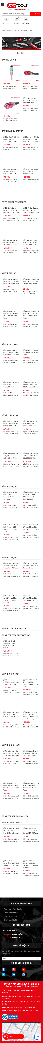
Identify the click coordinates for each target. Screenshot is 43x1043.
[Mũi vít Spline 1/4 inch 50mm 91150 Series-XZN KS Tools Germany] (11, 495)
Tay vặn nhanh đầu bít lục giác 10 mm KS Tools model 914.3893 (11, 764)
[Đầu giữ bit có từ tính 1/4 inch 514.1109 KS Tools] (31, 73)
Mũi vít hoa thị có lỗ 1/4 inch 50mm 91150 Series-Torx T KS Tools (31, 537)
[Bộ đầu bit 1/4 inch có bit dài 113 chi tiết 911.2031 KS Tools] (11, 423)
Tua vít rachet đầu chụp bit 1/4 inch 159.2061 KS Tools (11, 253)
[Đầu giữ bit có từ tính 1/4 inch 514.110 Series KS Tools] (31, 100)
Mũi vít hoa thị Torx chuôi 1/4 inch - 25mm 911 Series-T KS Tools (10, 363)
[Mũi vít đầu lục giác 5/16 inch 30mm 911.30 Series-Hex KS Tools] (11, 715)
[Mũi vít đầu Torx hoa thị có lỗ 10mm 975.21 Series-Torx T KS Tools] (11, 863)
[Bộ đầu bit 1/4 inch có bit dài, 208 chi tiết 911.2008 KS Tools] (31, 456)
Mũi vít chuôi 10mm (11, 745)
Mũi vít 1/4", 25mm (10, 344)
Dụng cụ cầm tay (14, 30)
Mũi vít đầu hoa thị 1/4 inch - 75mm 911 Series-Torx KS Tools (11, 576)
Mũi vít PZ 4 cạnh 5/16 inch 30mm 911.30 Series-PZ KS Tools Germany (31, 727)
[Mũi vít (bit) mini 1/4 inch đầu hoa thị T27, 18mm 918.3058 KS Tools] (31, 314)
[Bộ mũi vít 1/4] (11, 644)
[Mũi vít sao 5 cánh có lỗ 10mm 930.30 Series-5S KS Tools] (31, 753)
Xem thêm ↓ (21, 53)
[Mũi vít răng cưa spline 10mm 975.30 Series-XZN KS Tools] (31, 830)
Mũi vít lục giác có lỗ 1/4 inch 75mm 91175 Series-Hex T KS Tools (31, 608)
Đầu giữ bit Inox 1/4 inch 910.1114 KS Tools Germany (10, 88)
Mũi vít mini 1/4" (9, 273)
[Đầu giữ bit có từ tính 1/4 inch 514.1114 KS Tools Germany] (11, 105)
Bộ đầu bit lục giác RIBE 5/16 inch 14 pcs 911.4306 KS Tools (11, 692)
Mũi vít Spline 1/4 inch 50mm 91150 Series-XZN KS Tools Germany (11, 507)
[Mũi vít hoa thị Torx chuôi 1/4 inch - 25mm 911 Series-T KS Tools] (11, 352)
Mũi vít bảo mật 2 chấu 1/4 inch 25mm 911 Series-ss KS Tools (31, 395)
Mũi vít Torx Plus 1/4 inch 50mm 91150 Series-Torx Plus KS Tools (10, 539)
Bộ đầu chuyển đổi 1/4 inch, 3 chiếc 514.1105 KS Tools (11, 182)
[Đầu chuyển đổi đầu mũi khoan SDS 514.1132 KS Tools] (11, 139)
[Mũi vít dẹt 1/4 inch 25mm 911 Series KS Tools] (31, 352)
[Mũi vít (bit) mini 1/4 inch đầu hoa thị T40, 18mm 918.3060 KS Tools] (31, 282)
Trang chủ (5, 30)
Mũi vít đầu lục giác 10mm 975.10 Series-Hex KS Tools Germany (11, 841)
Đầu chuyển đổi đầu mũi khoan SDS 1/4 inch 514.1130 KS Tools (30, 149)
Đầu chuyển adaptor (12, 131)
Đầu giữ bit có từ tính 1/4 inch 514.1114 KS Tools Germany (10, 121)
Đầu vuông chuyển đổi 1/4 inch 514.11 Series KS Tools (31, 182)
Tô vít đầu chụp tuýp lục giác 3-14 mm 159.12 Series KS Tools (30, 220)
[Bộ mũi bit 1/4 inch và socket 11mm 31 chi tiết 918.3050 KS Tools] (11, 281)
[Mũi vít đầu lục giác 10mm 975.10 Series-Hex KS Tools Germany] (11, 830)
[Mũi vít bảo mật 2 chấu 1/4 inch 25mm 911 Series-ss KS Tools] (31, 384)
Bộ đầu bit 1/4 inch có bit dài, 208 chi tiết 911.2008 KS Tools (30, 466)
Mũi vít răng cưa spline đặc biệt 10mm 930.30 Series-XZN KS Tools (11, 798)
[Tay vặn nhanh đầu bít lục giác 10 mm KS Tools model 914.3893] (11, 753)
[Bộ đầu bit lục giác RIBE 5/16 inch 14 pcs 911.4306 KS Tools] (11, 682)
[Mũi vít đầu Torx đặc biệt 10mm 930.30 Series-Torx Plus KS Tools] (31, 786)
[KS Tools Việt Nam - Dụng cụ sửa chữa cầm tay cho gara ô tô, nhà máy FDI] (17, 6)
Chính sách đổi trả (10, 916)
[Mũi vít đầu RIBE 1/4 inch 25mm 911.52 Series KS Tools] (11, 384)
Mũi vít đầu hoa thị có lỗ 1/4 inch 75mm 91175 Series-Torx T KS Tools (11, 610)
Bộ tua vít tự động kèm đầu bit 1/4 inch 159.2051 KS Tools (31, 253)
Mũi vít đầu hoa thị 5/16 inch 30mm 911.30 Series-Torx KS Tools (31, 695)
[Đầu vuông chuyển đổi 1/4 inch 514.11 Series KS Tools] (31, 171)
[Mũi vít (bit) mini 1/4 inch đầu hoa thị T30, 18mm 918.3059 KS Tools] (11, 314)
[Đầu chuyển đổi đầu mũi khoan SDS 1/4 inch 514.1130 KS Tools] (31, 139)
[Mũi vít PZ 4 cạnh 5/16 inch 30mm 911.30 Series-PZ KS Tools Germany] (31, 715)
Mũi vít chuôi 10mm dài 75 (13, 823)
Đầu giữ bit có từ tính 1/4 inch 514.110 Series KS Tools (30, 111)
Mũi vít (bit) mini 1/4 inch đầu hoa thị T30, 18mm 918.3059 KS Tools (10, 326)
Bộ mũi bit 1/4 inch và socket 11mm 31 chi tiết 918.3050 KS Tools (10, 292)
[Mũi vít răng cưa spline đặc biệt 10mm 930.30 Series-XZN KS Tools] (11, 786)
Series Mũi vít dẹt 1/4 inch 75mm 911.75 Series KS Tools (31, 576)
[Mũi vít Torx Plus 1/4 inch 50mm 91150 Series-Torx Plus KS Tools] (11, 528)
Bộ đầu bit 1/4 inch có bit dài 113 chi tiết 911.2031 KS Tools (10, 434)
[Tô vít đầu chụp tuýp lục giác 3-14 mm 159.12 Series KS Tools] (31, 210)
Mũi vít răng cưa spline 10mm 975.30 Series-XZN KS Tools (31, 841)
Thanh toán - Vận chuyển (13, 909)
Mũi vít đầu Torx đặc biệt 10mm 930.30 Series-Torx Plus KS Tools (31, 798)
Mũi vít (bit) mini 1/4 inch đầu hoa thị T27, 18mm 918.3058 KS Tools (30, 326)
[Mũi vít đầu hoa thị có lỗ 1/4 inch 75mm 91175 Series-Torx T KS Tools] (11, 599)
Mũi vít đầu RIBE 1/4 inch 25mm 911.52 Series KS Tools (10, 395)
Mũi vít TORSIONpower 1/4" (14, 629)
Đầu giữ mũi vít (9, 60)
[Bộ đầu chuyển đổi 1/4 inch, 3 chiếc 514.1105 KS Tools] (11, 171)
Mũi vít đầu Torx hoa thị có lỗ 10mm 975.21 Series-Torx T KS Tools (11, 873)
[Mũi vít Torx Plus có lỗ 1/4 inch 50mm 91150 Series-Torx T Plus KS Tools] (31, 495)
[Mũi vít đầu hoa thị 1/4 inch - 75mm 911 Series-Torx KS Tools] (11, 565)
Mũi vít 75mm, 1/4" (10, 558)
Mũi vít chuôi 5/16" (10, 674)
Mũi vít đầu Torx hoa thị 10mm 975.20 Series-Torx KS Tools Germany (31, 876)
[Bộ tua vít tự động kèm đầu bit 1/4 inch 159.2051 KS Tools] (31, 242)
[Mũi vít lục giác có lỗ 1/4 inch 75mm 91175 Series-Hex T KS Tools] (31, 598)
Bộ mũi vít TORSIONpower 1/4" (16, 635)
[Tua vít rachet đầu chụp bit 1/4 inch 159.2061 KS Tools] (11, 242)
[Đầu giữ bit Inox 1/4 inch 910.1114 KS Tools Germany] (11, 73)
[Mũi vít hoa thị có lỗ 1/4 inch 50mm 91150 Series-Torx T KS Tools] (31, 527)
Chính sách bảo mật (11, 913)
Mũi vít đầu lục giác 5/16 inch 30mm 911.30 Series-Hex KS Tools (11, 727)
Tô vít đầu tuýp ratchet (14, 202)
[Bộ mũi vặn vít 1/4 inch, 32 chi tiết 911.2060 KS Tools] (31, 423)
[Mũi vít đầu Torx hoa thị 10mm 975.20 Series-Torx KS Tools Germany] (31, 864)
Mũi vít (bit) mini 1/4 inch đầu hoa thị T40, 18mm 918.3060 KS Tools (30, 294)
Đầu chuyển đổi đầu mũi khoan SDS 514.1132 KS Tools (10, 149)
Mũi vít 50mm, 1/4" (10, 486)
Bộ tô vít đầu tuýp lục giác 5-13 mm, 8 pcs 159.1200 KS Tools (11, 220)
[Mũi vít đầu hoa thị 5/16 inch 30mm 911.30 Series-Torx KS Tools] (31, 683)
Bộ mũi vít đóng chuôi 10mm (15, 816)
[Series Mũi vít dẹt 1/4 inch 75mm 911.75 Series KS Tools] (31, 565)
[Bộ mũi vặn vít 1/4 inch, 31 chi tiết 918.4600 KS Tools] (11, 456)
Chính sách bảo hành (11, 920)
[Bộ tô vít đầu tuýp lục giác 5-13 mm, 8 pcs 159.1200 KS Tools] (11, 210)
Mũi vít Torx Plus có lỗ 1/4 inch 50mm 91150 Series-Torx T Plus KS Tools (31, 507)
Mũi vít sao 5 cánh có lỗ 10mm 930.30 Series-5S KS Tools (30, 764)
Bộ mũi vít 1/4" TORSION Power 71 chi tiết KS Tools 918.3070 (11, 656)
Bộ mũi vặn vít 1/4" (10, 415)
